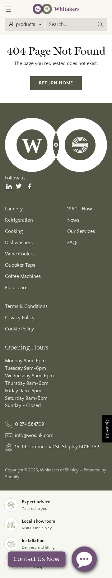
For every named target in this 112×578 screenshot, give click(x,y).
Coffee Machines (23, 276)
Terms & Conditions (26, 306)
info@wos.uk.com (34, 435)
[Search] (100, 24)
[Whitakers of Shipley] (56, 9)
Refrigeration (19, 220)
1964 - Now (79, 209)
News (73, 220)
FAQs (72, 242)
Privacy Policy (20, 317)
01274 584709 (29, 424)
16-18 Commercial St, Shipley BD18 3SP (57, 447)
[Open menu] (8, 9)
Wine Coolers (20, 254)
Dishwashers (19, 242)
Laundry (14, 209)
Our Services (81, 231)
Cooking (14, 231)
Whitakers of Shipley (59, 470)
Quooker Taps (20, 265)
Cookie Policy (19, 329)
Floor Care (16, 287)
